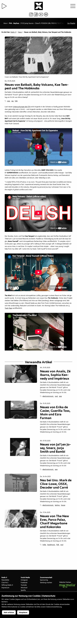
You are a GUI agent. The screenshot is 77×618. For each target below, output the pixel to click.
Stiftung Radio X (7, 585)
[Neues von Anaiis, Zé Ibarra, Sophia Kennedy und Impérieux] (21, 374)
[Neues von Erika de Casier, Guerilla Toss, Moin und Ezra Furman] (21, 410)
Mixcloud (24, 588)
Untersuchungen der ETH (22, 107)
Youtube (24, 585)
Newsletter (5, 580)
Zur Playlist (71, 23)
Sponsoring (44, 580)
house (63, 505)
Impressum (5, 588)
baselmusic (51, 545)
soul (56, 396)
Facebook (24, 583)
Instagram (24, 580)
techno (57, 505)
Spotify (23, 590)
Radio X (13, 32)
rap (12, 101)
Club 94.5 (5, 583)
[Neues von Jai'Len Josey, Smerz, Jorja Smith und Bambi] (21, 447)
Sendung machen (46, 583)
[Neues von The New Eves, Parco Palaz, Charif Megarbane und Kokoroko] (21, 519)
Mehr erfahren (9, 613)
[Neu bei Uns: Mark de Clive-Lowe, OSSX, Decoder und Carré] (21, 483)
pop (8, 101)
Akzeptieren (23, 613)
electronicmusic (48, 396)
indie (44, 545)
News (20, 32)
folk (16, 101)
